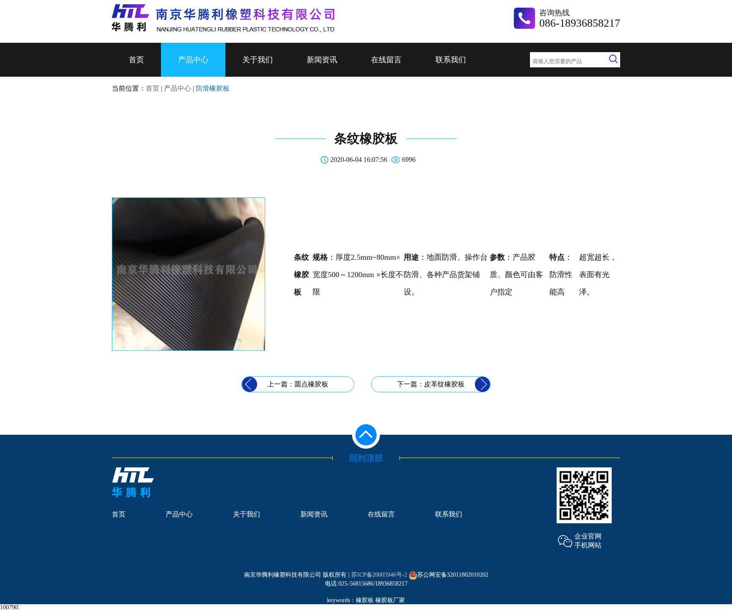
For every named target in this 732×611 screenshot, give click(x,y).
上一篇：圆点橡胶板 (297, 384)
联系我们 (450, 60)
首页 (136, 60)
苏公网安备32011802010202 (452, 575)
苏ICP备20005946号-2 (379, 575)
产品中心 (193, 60)
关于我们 (257, 60)
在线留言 (386, 60)
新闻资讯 (322, 60)
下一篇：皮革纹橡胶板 (431, 384)
